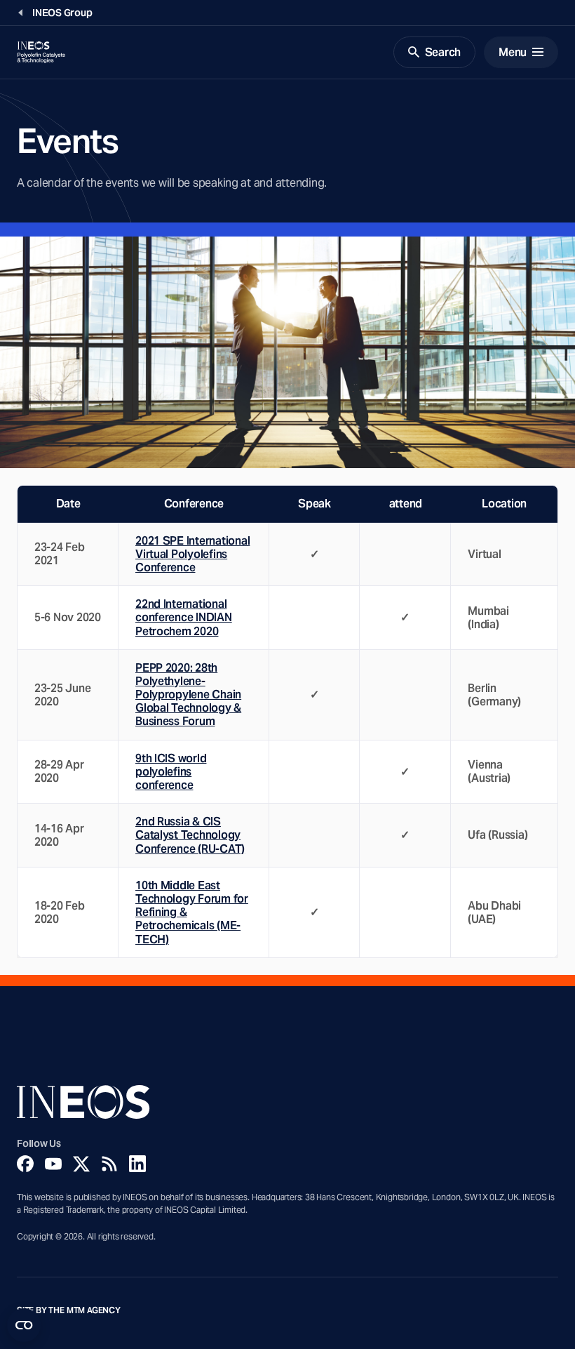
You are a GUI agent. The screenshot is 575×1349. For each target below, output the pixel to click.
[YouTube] (53, 1163)
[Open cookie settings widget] (24, 1325)
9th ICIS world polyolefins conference (170, 771)
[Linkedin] (137, 1163)
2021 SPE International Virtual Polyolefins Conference (192, 554)
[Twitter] (81, 1163)
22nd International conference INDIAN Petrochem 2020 (183, 617)
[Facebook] (25, 1163)
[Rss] (109, 1163)
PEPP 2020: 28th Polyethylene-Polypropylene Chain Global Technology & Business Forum (188, 694)
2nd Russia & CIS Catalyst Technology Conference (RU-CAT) (190, 835)
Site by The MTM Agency (69, 1310)
